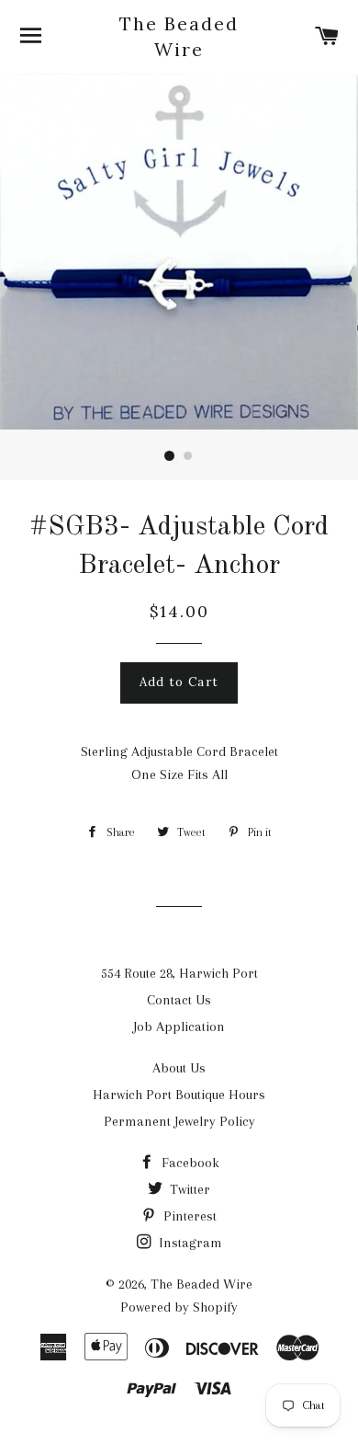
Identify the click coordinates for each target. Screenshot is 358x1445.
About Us (179, 1068)
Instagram (188, 1242)
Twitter (188, 1189)
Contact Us (179, 1000)
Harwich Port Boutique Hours (179, 1094)
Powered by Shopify (179, 1307)
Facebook (188, 1162)
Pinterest (188, 1216)
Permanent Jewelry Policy (179, 1121)
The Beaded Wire (179, 36)
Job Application (179, 1026)
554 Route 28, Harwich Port (179, 973)
